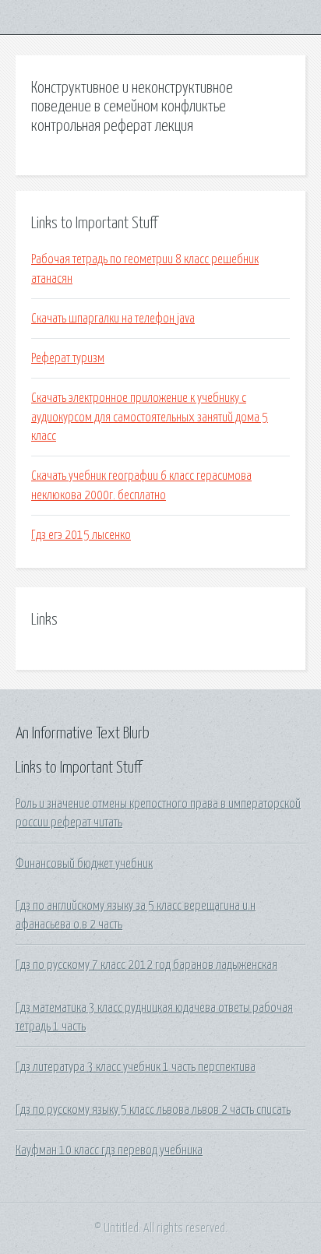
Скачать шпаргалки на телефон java (113, 318)
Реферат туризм (67, 358)
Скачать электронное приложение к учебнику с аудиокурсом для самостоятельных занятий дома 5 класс (149, 417)
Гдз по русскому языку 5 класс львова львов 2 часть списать (153, 1110)
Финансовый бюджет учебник (84, 864)
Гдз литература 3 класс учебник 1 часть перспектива (136, 1067)
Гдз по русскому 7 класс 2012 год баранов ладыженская (146, 965)
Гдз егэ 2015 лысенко (81, 535)
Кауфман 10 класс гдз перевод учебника (109, 1150)
